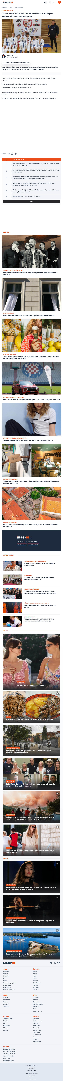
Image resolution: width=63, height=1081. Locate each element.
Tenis (34, 1009)
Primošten (36, 987)
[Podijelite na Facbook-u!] (9, 154)
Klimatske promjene (9, 990)
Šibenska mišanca (8, 1060)
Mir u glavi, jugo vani (9, 1051)
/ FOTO (5, 631)
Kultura (6, 1016)
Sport (11, 7)
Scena (5, 995)
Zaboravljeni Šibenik (9, 1054)
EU (4, 978)
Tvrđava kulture (8, 1018)
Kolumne (6, 1047)
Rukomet (35, 1002)
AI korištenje (31, 1076)
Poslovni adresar (33, 544)
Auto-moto (36, 1028)
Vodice (35, 971)
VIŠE (31, 201)
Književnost (6, 1025)
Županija (36, 969)
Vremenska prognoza (9, 983)
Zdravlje (35, 1023)
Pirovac (35, 985)
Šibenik (5, 974)
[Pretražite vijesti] (50, 3)
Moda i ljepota (37, 1021)
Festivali (5, 1004)
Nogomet (36, 997)
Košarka (35, 999)
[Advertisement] (31, 218)
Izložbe (5, 1028)
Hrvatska (6, 976)
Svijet (5, 980)
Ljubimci (35, 1039)
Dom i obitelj (36, 1032)
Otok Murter (36, 983)
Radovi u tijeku (22, 544)
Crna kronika (7, 985)
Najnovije (6, 971)
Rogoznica (36, 990)
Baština (5, 1030)
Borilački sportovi (19, 7)
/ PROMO (6, 232)
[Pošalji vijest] (53, 3)
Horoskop (36, 1037)
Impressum (31, 1068)
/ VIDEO (5, 858)
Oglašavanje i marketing (31, 1073)
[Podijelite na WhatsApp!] (16, 154)
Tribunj (35, 974)
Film (4, 1023)
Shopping (36, 1018)
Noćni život (6, 999)
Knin (34, 976)
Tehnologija (36, 1025)
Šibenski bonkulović (9, 1049)
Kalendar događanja (31, 541)
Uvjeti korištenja (31, 1070)
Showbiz (5, 997)
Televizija (6, 1006)
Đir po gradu (7, 987)
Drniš (34, 978)
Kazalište (6, 1021)
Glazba (5, 1002)
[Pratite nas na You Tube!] (58, 963)
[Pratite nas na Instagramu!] (55, 963)
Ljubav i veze (37, 1034)
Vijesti (5, 969)
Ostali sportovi (37, 1011)
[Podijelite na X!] (12, 154)
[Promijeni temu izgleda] (45, 2)
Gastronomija (37, 1030)
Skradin (35, 980)
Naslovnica (4, 7)
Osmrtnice (20, 541)
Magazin (36, 1016)
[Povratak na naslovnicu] (23, 2)
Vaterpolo (36, 1006)
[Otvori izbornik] (59, 3)
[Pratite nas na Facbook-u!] (51, 963)
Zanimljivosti (37, 1041)
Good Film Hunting (8, 1056)
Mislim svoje (7, 1058)
